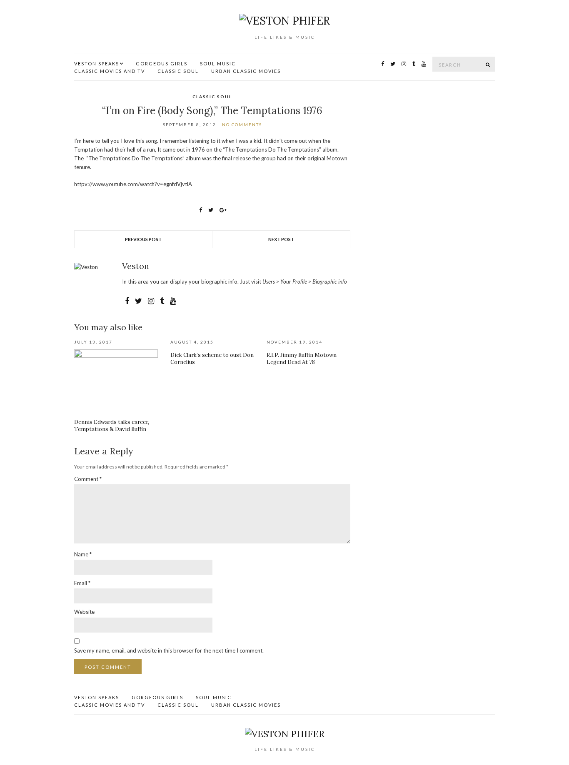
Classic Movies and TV (109, 71)
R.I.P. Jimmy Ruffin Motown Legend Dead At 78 (302, 358)
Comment (88, 479)
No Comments (242, 124)
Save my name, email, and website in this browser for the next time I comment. (169, 650)
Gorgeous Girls (161, 63)
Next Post (281, 239)
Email (82, 583)
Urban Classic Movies (246, 71)
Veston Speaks (96, 63)
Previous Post (143, 239)
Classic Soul (178, 71)
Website (84, 611)
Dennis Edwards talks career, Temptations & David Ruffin (111, 426)
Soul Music (218, 63)
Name (83, 554)
